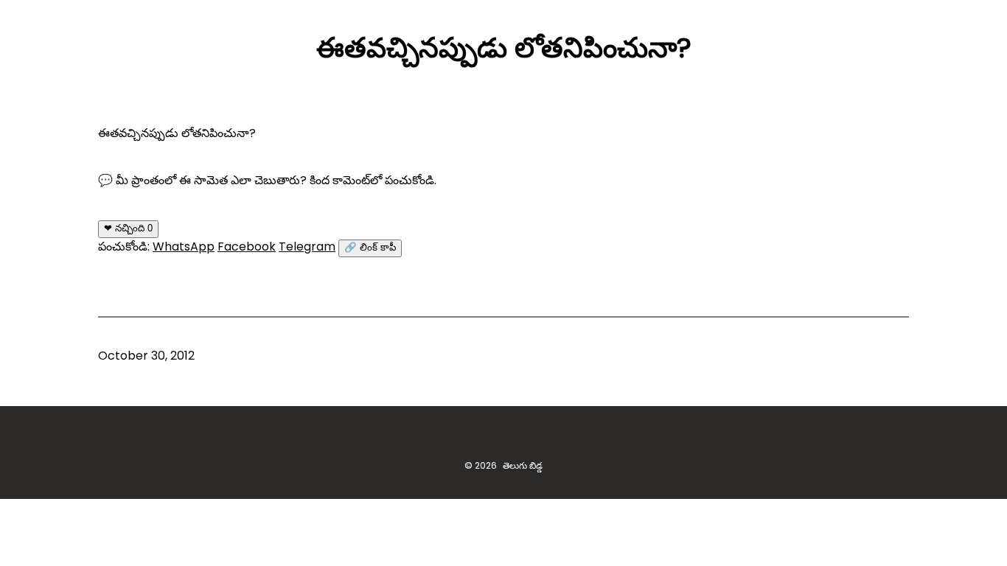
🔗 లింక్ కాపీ (370, 247)
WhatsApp (184, 246)
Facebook (246, 246)
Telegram (307, 246)
